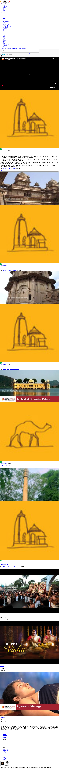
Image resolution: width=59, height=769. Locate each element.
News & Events (6, 20)
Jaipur (17, 467)
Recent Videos (3, 48)
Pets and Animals (6, 21)
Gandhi (4, 742)
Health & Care (5, 27)
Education (4, 29)
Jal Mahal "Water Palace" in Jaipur (5, 465)
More (4, 10)
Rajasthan (20, 467)
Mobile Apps (5, 735)
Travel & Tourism (6, 17)
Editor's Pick (8, 48)
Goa (3, 8)
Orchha (4, 168)
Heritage (4, 40)
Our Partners (23, 48)
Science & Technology (7, 26)
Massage (4, 42)
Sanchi (8, 566)
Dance (4, 37)
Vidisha (4, 566)
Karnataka (5, 7)
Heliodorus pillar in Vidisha (4, 564)
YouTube (4, 757)
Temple (8, 369)
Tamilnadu (5, 6)
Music (4, 18)
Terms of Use (5, 750)
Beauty (4, 36)
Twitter (4, 759)
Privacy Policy (5, 749)
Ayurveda (4, 35)
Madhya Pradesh (17, 566)
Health (4, 39)
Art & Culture (5, 25)
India (4, 741)
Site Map (4, 737)
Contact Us (5, 752)
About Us (19, 48)
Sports (4, 23)
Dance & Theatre (6, 24)
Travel (4, 43)
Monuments (9, 168)
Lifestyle (4, 41)
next (1, 170)
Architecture (13, 168)
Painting (4, 744)
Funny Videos (5, 45)
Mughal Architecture (12, 467)
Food (4, 38)
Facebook (4, 758)
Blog (16, 48)
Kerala (4, 5)
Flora (4, 22)
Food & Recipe (5, 28)
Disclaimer (5, 751)
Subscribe (4, 736)
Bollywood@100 (6, 44)
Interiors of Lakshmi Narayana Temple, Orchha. (7, 366)
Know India (13, 48)
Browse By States (3, 3)
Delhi (4, 9)
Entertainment (5, 19)
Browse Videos (3, 12)
